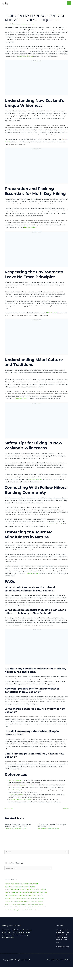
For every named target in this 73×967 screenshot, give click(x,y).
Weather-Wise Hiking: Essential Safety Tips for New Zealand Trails (25, 907)
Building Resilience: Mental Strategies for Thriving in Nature (23, 895)
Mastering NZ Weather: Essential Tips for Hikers (19, 886)
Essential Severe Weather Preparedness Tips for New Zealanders (25, 892)
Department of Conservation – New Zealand (23, 785)
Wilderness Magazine (16, 794)
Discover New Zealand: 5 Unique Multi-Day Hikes (52, 825)
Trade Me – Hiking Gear (16, 790)
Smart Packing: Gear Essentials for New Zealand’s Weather (23, 904)
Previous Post (7, 808)
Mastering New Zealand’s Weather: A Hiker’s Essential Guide (24, 898)
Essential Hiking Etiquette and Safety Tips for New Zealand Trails (25, 889)
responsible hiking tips (25, 56)
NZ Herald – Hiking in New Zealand (20, 799)
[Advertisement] (36, 79)
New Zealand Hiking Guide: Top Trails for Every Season (22, 910)
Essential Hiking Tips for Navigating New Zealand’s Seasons (23, 901)
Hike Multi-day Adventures (13, 24)
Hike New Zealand (30, 227)
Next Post (67, 808)
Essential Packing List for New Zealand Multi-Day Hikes (18, 825)
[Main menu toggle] (69, 3)
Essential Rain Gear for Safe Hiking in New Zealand (21, 883)
